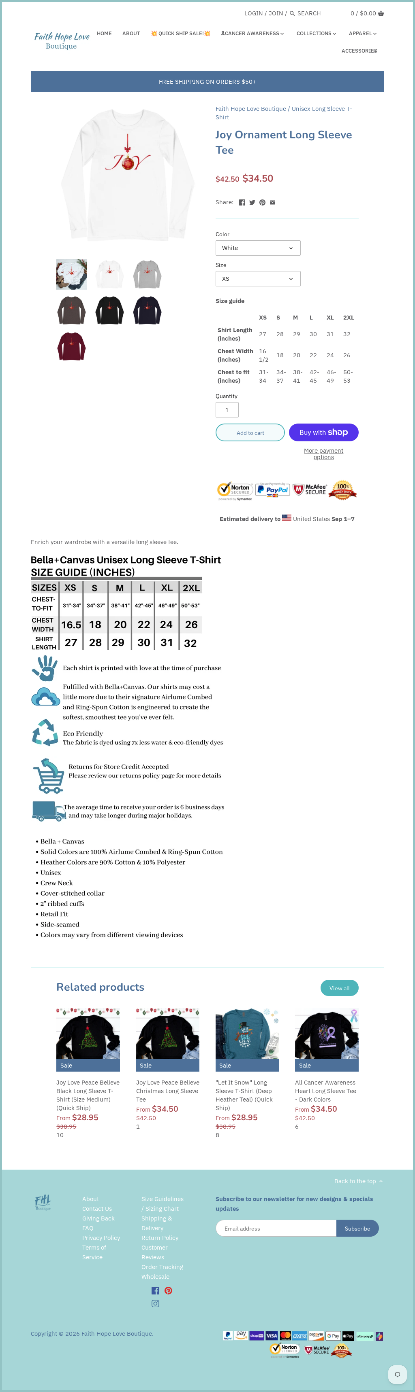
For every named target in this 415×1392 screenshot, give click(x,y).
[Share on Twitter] (252, 201)
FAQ (88, 1228)
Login (253, 13)
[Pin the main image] (262, 201)
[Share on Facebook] (242, 201)
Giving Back (98, 1218)
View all (339, 988)
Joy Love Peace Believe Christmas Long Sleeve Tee (167, 1090)
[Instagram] (155, 1303)
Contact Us (97, 1208)
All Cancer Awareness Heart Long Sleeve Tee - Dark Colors (325, 1090)
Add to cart (250, 432)
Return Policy (159, 1238)
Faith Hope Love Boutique (251, 108)
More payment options (323, 454)
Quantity (226, 396)
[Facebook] (155, 1290)
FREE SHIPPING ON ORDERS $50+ (207, 81)
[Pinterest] (168, 1290)
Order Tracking (162, 1267)
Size (221, 265)
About (90, 1199)
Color (222, 234)
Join (276, 13)
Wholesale (155, 1276)
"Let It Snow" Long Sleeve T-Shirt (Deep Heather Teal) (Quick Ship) (244, 1095)
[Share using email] (273, 201)
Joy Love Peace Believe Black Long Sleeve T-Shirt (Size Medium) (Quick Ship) (88, 1095)
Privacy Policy (101, 1238)
